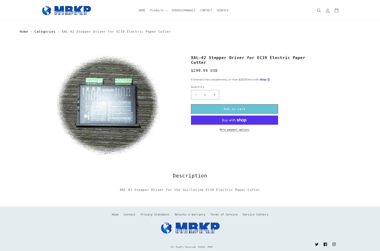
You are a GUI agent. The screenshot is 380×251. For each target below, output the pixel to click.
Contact (130, 214)
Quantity (197, 86)
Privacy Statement (155, 214)
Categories (44, 32)
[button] (158, 10)
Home (24, 32)
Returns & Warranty (190, 214)
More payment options (234, 129)
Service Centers (255, 214)
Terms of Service (224, 214)
